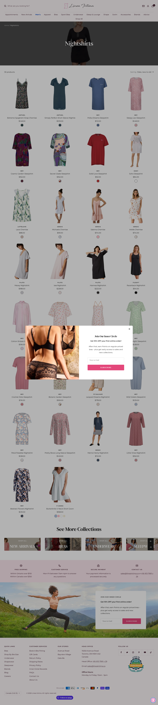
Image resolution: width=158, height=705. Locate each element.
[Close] (129, 329)
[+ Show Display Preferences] (153, 700)
